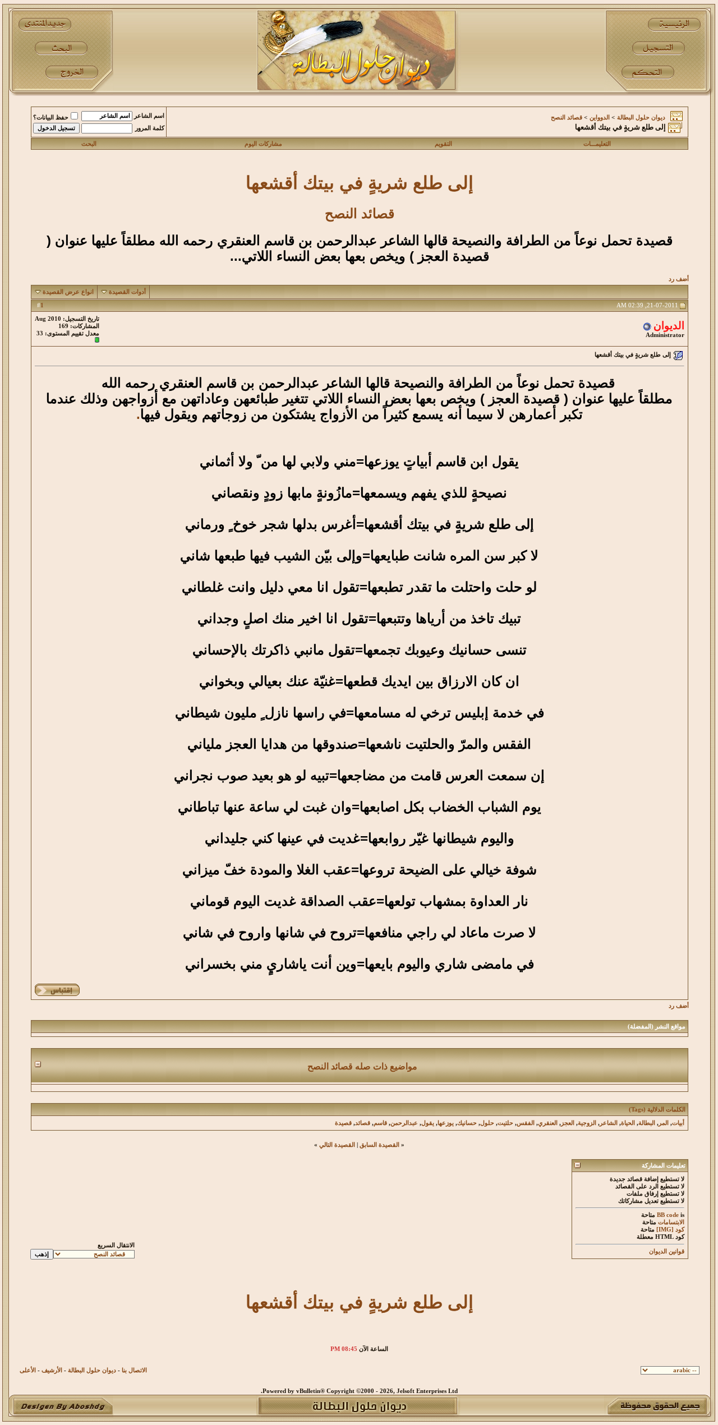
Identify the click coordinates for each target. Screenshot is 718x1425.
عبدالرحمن (404, 1123)
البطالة (646, 1123)
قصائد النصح (566, 117)
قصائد (362, 1123)
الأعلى (28, 1370)
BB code (668, 1215)
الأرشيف (52, 1370)
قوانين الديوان (666, 1251)
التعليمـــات (597, 144)
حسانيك (467, 1123)
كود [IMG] (670, 1229)
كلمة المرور (149, 128)
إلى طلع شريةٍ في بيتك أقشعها (359, 183)
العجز (567, 1123)
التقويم (443, 144)
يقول (427, 1123)
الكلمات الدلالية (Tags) (657, 1109)
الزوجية (587, 1123)
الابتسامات (671, 1222)
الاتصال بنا (134, 1370)
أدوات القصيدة (127, 292)
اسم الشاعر (149, 116)
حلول (487, 1123)
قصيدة (343, 1123)
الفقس (526, 1123)
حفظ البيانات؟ (50, 117)
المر (664, 1123)
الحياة (628, 1123)
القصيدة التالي (337, 1145)
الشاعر (609, 1123)
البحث (88, 144)
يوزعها (446, 1123)
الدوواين (600, 117)
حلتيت (505, 1123)
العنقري (548, 1123)
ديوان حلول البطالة (641, 117)
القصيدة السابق (379, 1145)
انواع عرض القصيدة (68, 292)
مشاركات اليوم (263, 144)
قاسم (380, 1123)
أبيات (678, 1123)
